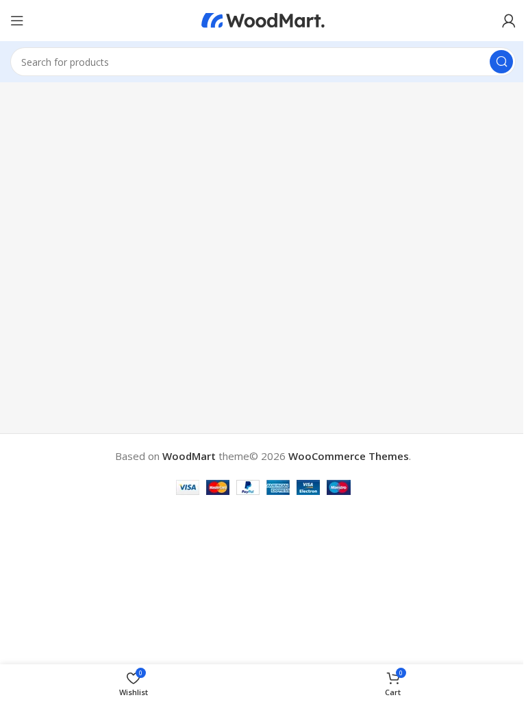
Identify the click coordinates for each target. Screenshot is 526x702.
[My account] (509, 20)
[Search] (501, 61)
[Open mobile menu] (17, 20)
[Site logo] (263, 19)
